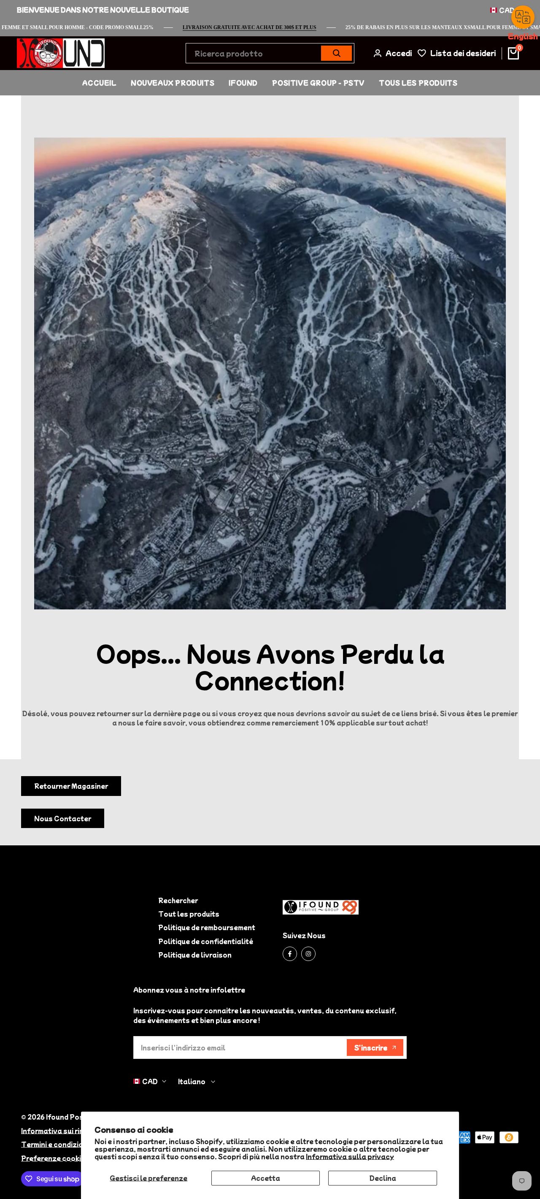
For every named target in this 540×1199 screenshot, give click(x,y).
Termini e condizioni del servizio (75, 1144)
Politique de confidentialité (205, 941)
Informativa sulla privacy (350, 1156)
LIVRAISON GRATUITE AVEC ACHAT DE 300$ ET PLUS (272, 27)
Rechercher (178, 900)
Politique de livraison (195, 954)
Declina (383, 1178)
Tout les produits (188, 913)
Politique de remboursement (206, 927)
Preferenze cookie (53, 1158)
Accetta (265, 1178)
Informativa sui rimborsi (62, 1130)
